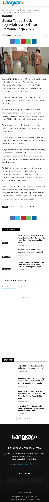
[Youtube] (39, 480)
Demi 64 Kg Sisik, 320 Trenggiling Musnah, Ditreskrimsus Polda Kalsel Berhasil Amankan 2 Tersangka (32, 381)
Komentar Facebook (9, 287)
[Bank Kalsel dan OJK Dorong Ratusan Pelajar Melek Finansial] (9, 253)
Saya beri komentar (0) (26, 287)
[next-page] (7, 274)
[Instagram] (15, 480)
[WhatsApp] (28, 41)
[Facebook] (12, 41)
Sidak (21, 207)
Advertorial (6, 257)
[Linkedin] (34, 41)
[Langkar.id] (13, 3)
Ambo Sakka (13, 207)
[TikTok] (27, 480)
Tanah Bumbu (21, 10)
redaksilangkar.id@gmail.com (28, 464)
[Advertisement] (24, 323)
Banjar (5, 242)
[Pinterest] (23, 41)
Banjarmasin (7, 269)
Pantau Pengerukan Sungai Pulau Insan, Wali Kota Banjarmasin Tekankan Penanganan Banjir (31, 264)
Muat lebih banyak (24, 418)
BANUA (12, 10)
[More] (39, 41)
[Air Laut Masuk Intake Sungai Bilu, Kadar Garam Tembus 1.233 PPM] (9, 369)
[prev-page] (3, 274)
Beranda (5, 10)
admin (9, 35)
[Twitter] (17, 41)
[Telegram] (21, 480)
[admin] (3, 35)
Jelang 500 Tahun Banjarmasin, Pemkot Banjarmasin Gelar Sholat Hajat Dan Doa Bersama (31, 408)
